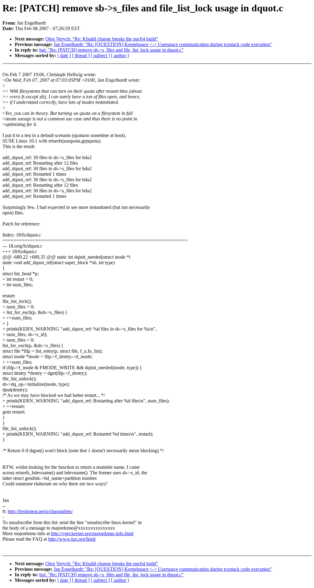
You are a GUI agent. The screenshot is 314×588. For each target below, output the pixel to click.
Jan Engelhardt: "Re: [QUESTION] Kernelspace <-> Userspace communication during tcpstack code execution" (163, 44)
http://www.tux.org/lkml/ (72, 539)
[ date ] (64, 55)
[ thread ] (81, 55)
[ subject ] (100, 55)
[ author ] (120, 55)
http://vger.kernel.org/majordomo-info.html (92, 533)
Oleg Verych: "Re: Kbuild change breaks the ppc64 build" (101, 38)
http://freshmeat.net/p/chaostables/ (40, 511)
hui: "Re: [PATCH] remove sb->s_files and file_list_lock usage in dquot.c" (111, 50)
